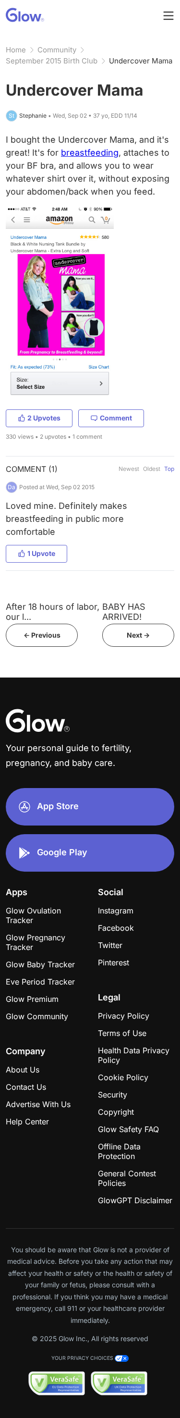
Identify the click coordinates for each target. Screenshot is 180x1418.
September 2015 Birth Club (51, 60)
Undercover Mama (140, 60)
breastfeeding (90, 153)
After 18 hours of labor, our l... (52, 612)
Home (16, 49)
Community (56, 49)
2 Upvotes (43, 418)
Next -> (138, 635)
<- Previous (42, 635)
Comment (116, 418)
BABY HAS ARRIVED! (123, 612)
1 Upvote (41, 553)
